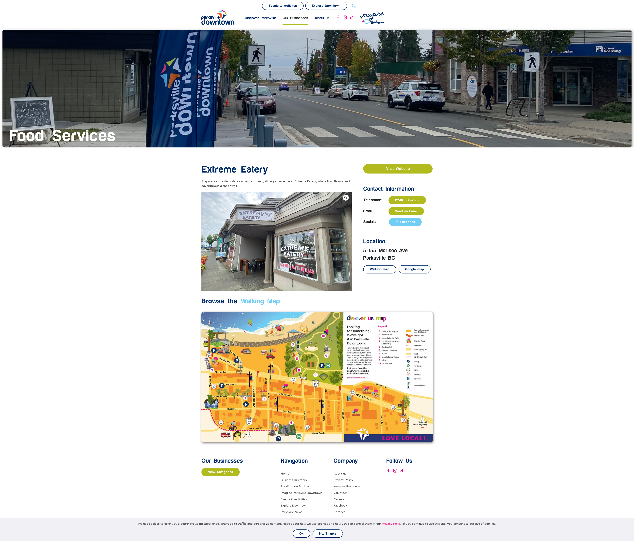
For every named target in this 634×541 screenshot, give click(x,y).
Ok (301, 533)
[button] (346, 198)
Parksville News (291, 512)
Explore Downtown (294, 505)
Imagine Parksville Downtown (301, 493)
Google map (414, 269)
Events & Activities (294, 499)
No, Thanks (327, 533)
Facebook (407, 222)
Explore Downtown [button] (326, 6)
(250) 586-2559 (407, 200)
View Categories (220, 472)
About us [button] (322, 18)
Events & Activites (283, 6)
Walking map (379, 269)
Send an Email (406, 211)
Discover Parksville (260, 18)
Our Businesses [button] (295, 18)
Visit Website (398, 169)
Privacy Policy (343, 480)
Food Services (62, 136)
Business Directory (294, 480)
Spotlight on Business (296, 486)
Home (285, 473)
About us (340, 473)
